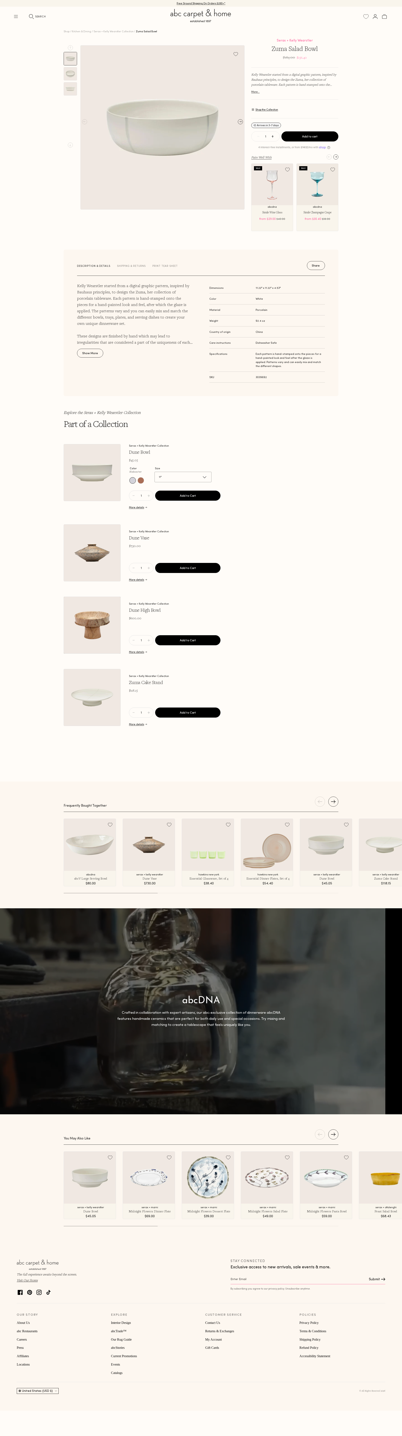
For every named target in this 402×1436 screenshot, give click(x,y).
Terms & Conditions (312, 1331)
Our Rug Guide (121, 1339)
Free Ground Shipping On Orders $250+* (201, 3)
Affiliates (23, 1356)
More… (255, 91)
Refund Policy (308, 1347)
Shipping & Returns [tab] (131, 265)
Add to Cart (188, 496)
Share (316, 265)
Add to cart (310, 136)
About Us (23, 1323)
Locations (23, 1364)
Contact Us (212, 1323)
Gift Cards (212, 1347)
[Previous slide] (70, 47)
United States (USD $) (37, 1391)
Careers (22, 1339)
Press (20, 1347)
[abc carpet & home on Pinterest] (29, 1291)
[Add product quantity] (133, 495)
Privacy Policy (309, 1323)
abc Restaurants (27, 1331)
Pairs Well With (261, 157)
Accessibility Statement (314, 1356)
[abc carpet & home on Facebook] (20, 1291)
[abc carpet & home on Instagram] (39, 1291)
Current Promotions (124, 1356)
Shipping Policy (310, 1339)
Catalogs (116, 1373)
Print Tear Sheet (165, 265)
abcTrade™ (118, 1331)
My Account (213, 1339)
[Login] (375, 16)
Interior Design (121, 1323)
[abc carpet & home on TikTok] (48, 1291)
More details (136, 507)
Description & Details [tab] (93, 265)
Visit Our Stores (27, 1280)
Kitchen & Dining (81, 31)
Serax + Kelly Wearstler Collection (114, 31)
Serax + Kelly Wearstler (295, 40)
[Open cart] (384, 16)
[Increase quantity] (272, 136)
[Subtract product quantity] (148, 495)
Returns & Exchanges (219, 1331)
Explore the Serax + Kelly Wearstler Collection (102, 412)
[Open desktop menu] (15, 16)
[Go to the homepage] (201, 20)
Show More (90, 353)
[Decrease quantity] (258, 136)
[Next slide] (70, 145)
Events (115, 1364)
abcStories (118, 1347)
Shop (67, 31)
